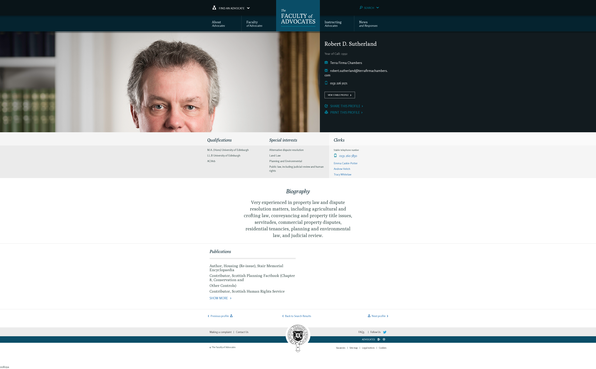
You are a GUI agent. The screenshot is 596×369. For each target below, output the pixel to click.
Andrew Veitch (342, 168)
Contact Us (242, 332)
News (368, 23)
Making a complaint (221, 332)
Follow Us (375, 332)
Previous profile (219, 316)
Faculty (254, 23)
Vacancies (340, 347)
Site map (354, 347)
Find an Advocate (231, 8)
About (218, 23)
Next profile (378, 316)
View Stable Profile (338, 95)
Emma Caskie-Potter (346, 163)
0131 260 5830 (348, 156)
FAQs (361, 332)
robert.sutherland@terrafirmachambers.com (356, 73)
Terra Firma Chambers (345, 63)
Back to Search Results (298, 316)
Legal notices (368, 347)
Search (369, 7)
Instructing (333, 23)
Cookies (382, 347)
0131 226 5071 (338, 83)
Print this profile (345, 112)
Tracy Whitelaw (342, 174)
